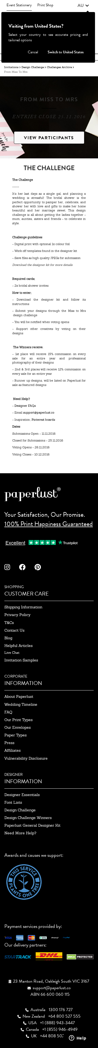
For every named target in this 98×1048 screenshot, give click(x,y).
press (9, 742)
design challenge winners (28, 817)
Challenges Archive (59, 67)
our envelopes (17, 727)
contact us (14, 630)
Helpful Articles (18, 645)
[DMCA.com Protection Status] (80, 956)
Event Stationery (19, 5)
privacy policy (17, 614)
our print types (18, 719)
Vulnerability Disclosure (26, 758)
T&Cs (9, 622)
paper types (15, 735)
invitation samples (21, 660)
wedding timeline (20, 704)
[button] (83, 5)
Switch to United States (66, 52)
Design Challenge (33, 67)
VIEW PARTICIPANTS (49, 138)
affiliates (12, 750)
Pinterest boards (43, 420)
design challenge (20, 810)
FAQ (8, 712)
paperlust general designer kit (32, 825)
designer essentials (22, 794)
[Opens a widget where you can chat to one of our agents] (78, 1038)
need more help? (20, 833)
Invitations (11, 67)
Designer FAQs (25, 406)
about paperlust (18, 696)
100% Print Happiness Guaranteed (48, 524)
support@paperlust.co (38, 412)
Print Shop (45, 5)
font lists (13, 802)
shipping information (23, 607)
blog (8, 637)
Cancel (33, 52)
